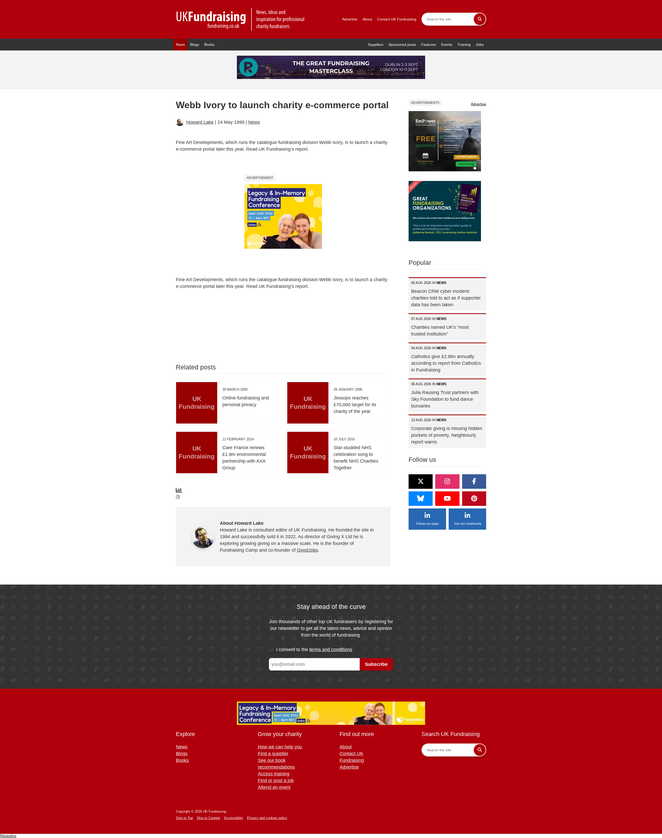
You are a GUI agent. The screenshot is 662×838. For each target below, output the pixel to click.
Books (209, 44)
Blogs (194, 44)
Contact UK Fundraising (396, 19)
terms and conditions (330, 649)
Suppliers (375, 44)
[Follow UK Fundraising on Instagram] (447, 481)
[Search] (479, 19)
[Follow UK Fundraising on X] (421, 481)
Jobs (480, 44)
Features (428, 44)
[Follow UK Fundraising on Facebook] (474, 481)
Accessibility (233, 818)
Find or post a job (276, 780)
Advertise (349, 19)
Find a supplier (273, 753)
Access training (273, 773)
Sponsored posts (402, 44)
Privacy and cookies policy (267, 818)
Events (446, 44)
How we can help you (280, 746)
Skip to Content (208, 818)
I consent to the (314, 649)
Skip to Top (184, 818)
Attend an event (274, 787)
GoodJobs (307, 550)
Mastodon (8, 836)
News (180, 44)
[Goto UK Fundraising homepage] (240, 19)
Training (464, 44)
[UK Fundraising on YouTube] (447, 498)
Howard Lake (200, 122)
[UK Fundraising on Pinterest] (474, 498)
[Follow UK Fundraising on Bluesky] (421, 498)
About (367, 19)
